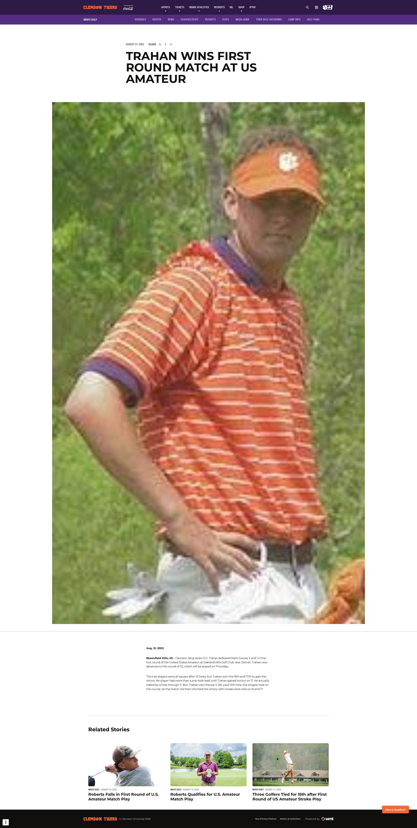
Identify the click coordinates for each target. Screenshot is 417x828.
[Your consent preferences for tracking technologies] (6, 822)
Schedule (316, 7)
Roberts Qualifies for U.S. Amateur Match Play (205, 796)
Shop (241, 7)
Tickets (179, 7)
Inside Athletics (199, 7)
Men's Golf (94, 789)
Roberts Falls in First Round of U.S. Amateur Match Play (123, 796)
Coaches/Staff (189, 19)
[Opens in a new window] (327, 7)
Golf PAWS (314, 19)
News (171, 19)
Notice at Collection (290, 819)
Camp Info (295, 19)
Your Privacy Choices (265, 819)
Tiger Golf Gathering (270, 19)
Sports (165, 7)
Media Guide (242, 19)
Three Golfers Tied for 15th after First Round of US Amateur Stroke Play (289, 796)
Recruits (219, 7)
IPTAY (253, 7)
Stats (225, 19)
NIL (231, 7)
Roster (156, 19)
